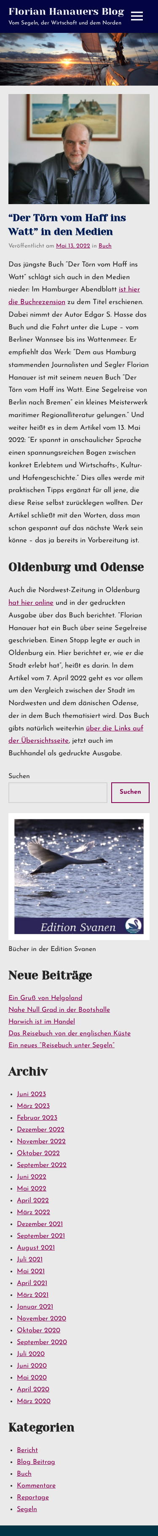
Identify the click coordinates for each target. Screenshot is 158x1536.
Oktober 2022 (38, 1153)
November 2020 (41, 1318)
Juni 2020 (32, 1366)
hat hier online (31, 602)
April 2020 (33, 1389)
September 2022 (42, 1165)
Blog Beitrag (36, 1462)
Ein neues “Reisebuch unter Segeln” (61, 1045)
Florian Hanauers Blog (66, 11)
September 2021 (41, 1236)
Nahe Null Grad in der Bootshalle (59, 1010)
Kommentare (36, 1485)
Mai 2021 (31, 1271)
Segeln (27, 1509)
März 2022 (33, 1212)
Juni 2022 (31, 1177)
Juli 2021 (30, 1259)
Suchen (19, 776)
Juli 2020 (31, 1354)
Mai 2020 (32, 1377)
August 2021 (36, 1248)
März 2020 (34, 1401)
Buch (105, 246)
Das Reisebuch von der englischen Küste (69, 1033)
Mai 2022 (31, 1189)
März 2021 (32, 1295)
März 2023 (33, 1106)
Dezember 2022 (40, 1129)
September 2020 (42, 1342)
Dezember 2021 (40, 1224)
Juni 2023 (31, 1094)
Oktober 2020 (38, 1330)
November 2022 (41, 1141)
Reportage (33, 1497)
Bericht (27, 1450)
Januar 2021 (35, 1307)
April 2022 (33, 1200)
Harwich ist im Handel (41, 1022)
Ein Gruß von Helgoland (45, 998)
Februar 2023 (37, 1118)
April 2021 (32, 1283)
